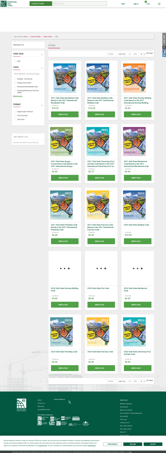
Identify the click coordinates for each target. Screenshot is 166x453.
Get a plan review (125, 429)
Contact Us (41, 403)
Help (123, 4)
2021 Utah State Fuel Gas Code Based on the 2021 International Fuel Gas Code (100, 227)
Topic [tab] (16, 67)
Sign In (136, 4)
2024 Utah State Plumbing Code (64, 352)
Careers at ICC (124, 423)
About (40, 400)
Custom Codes (36, 36)
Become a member (126, 410)
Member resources (126, 404)
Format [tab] (17, 104)
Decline (133, 444)
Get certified (124, 416)
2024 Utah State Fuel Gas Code (100, 352)
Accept (153, 444)
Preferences (113, 444)
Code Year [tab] (18, 54)
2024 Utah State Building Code (136, 225)
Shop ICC (123, 432)
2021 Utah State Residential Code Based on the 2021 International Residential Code (65, 100)
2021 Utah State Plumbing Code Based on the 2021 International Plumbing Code (64, 227)
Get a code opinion (126, 426)
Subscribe (41, 406)
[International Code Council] (8, 4)
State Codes (48, 36)
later (130, 452)
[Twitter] (69, 402)
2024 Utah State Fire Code (98, 288)
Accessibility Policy (44, 409)
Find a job (123, 419)
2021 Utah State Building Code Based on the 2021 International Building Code (100, 100)
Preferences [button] (92, 445)
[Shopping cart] (144, 5)
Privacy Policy (124, 435)
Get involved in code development (131, 413)
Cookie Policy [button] (42, 445)
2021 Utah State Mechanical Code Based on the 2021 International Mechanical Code (136, 163)
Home (25, 36)
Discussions (124, 407)
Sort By (110, 54)
